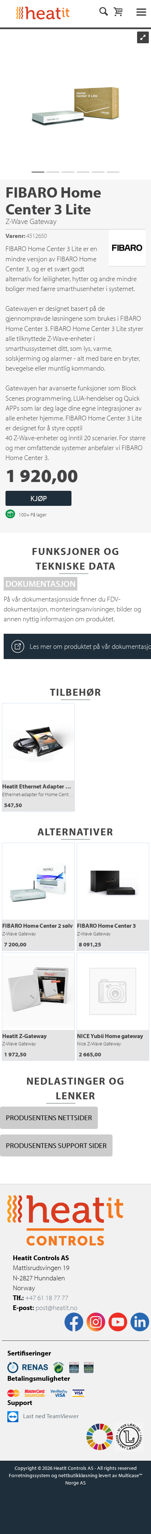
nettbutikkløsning (77, 1475)
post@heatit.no (56, 1307)
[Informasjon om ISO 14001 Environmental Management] (88, 1366)
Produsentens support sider (56, 1145)
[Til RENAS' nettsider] (27, 1366)
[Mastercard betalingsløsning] (13, 1392)
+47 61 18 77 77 (46, 1297)
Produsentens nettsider (49, 1117)
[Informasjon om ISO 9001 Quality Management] (74, 1366)
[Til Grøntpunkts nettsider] (58, 1366)
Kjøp (38, 498)
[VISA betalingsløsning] (59, 1392)
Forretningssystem (29, 1475)
